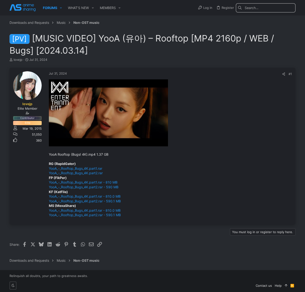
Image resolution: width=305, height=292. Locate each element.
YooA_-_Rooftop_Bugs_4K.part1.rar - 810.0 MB (85, 196)
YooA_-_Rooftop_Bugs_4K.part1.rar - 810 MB (83, 182)
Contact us (264, 285)
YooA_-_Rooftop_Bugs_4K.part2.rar (76, 173)
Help (278, 285)
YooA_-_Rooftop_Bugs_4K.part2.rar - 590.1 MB (85, 201)
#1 (290, 74)
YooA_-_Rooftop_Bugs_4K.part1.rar (75, 168)
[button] (61, 7)
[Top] (286, 285)
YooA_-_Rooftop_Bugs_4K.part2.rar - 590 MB (83, 187)
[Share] (283, 74)
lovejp (18, 59)
